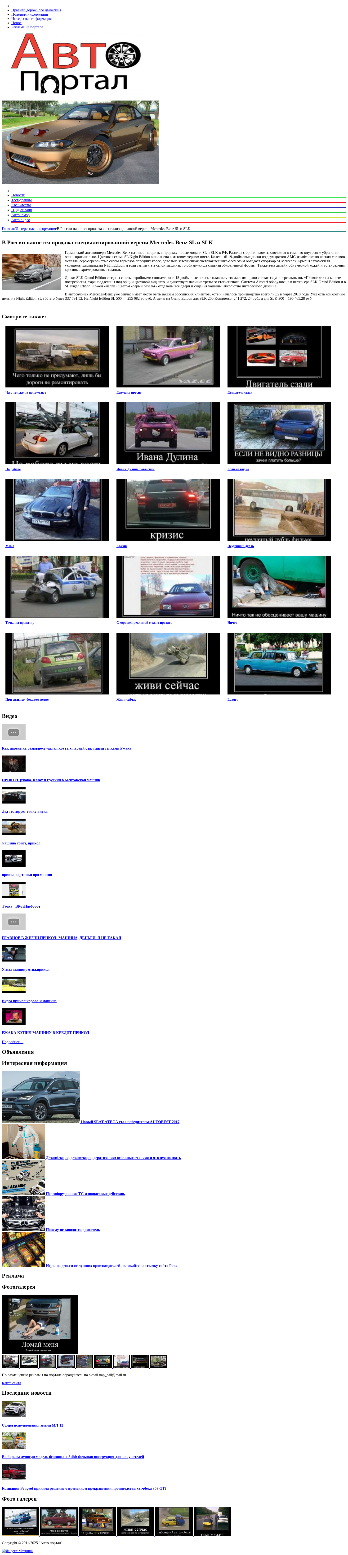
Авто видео (20, 220)
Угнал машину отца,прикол (25, 969)
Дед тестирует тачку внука (25, 811)
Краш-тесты (21, 205)
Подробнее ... (12, 1042)
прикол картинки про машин (27, 875)
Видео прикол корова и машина (29, 1001)
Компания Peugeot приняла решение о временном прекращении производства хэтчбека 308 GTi (84, 1488)
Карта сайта (11, 1383)
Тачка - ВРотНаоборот (21, 906)
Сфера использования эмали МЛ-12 (32, 1425)
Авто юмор (20, 215)
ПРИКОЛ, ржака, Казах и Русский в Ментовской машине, (52, 780)
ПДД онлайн (21, 210)
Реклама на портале (27, 27)
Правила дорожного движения (36, 10)
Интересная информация (31, 19)
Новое (16, 23)
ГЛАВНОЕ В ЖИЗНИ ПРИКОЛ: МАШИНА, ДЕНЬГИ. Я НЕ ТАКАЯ (61, 938)
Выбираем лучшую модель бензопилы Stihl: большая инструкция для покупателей (73, 1457)
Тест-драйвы (21, 200)
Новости (18, 195)
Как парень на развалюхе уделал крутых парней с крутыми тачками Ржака (66, 748)
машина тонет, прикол (21, 843)
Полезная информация (29, 14)
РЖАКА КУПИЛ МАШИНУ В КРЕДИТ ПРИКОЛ (45, 1033)
